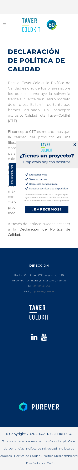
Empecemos (12, 174)
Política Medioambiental (60, 456)
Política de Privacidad (41, 448)
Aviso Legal (57, 441)
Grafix (51, 463)
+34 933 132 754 (41, 285)
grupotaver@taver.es (42, 291)
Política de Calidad (27, 456)
